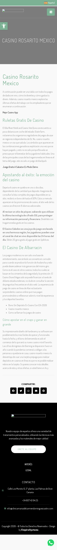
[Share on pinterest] (43, 390)
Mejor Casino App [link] (10, 112)
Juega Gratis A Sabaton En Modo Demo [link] (20, 166)
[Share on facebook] (13, 390)
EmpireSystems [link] (29, 530)
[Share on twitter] (21, 390)
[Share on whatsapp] (28, 390)
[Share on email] (36, 390)
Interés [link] (28, 464)
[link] (4, 26)
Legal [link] (28, 470)
